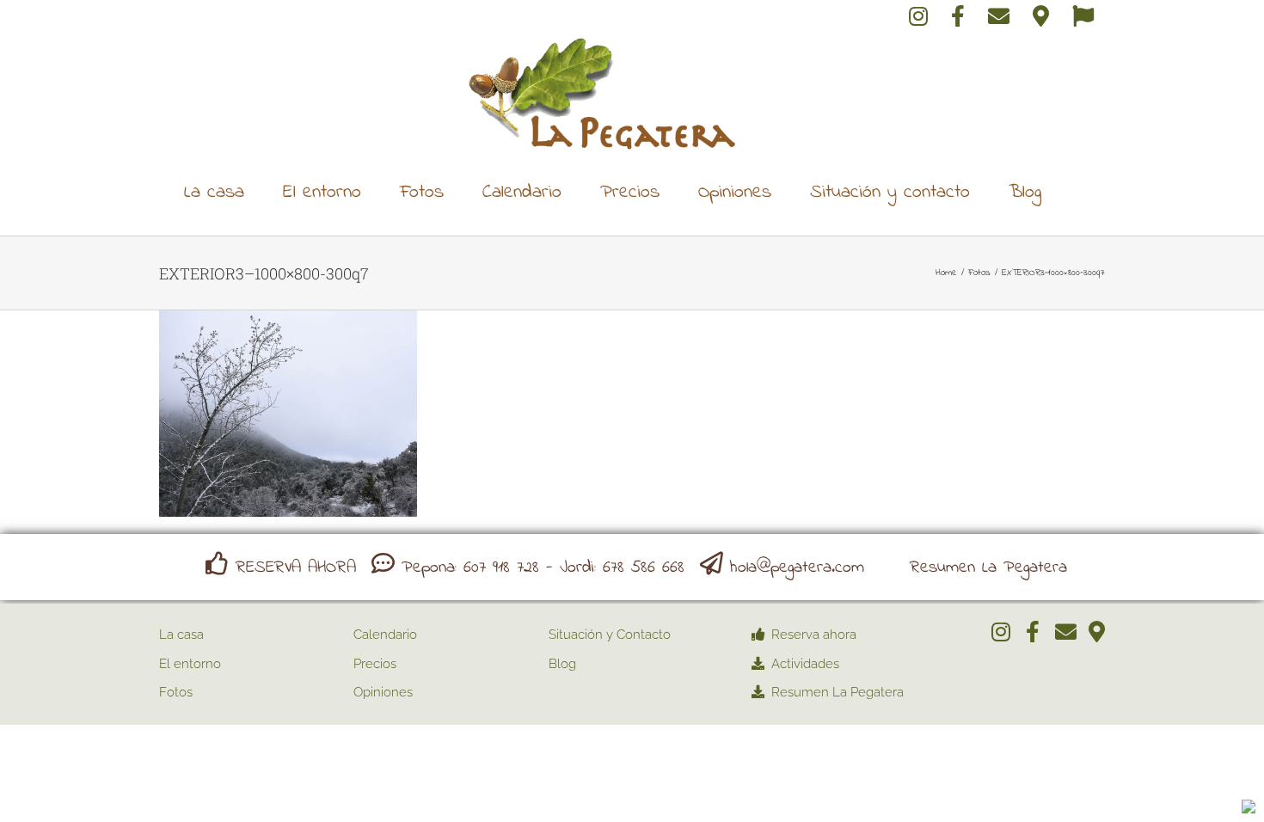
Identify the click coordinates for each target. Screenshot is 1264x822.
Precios (374, 664)
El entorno (190, 664)
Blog (562, 664)
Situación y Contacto (610, 634)
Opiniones (383, 692)
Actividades (805, 664)
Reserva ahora (813, 634)
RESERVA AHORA (296, 567)
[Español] (1083, 19)
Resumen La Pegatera (988, 567)
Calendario (385, 634)
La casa (181, 634)
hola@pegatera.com (797, 567)
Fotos (176, 692)
